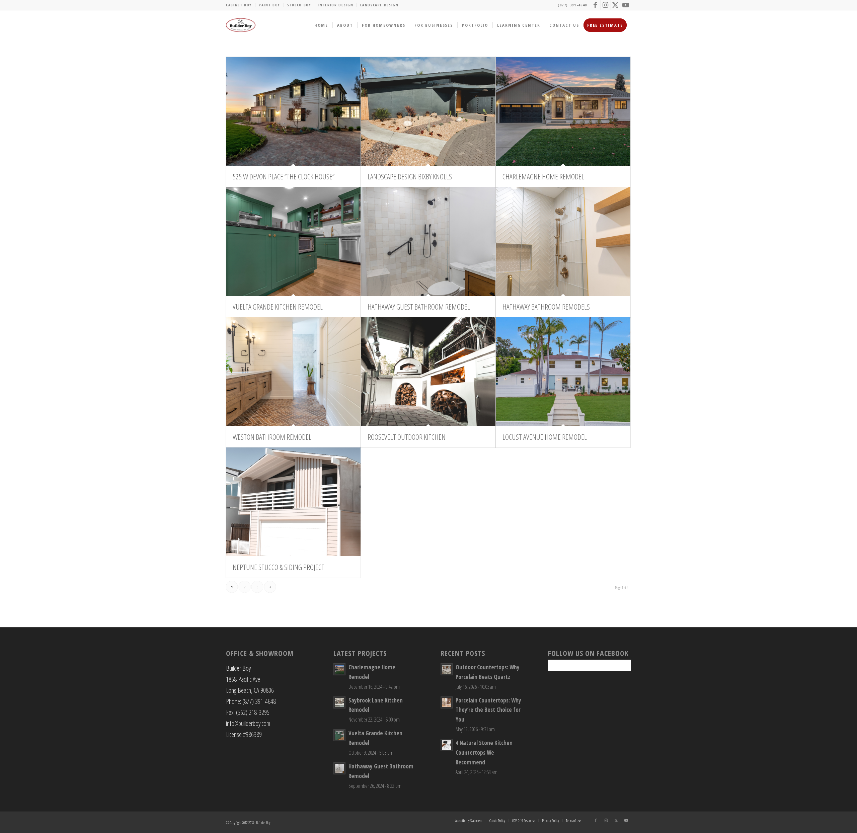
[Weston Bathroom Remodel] (293, 371)
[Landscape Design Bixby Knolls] (428, 111)
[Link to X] (616, 5)
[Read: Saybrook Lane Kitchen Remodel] (339, 702)
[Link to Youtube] (626, 5)
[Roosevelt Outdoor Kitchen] (428, 371)
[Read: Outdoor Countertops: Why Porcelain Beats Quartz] (447, 669)
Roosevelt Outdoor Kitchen (407, 437)
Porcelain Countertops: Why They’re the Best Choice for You (488, 710)
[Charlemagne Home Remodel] (563, 111)
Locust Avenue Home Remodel (544, 437)
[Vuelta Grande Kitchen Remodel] (293, 241)
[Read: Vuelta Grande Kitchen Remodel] (339, 735)
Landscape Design (379, 4)
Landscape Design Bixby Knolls (410, 176)
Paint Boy (269, 4)
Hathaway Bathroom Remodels (546, 307)
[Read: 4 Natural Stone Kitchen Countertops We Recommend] (447, 745)
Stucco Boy (299, 4)
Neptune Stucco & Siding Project (278, 567)
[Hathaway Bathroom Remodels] (563, 241)
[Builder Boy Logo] (240, 25)
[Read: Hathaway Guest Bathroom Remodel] (339, 768)
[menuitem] (240, 5)
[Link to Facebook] (596, 5)
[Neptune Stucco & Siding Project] (293, 501)
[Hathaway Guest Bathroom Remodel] (428, 241)
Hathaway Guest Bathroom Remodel (419, 307)
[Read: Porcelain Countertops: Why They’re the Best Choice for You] (447, 702)
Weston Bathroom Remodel (272, 437)
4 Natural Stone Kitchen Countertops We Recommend (484, 752)
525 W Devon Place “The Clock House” (283, 176)
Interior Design (336, 4)
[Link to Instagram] (606, 5)
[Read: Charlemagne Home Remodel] (339, 669)
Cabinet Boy (239, 4)
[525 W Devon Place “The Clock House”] (293, 111)
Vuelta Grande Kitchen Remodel (278, 307)
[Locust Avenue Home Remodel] (563, 371)
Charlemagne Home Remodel (543, 176)
